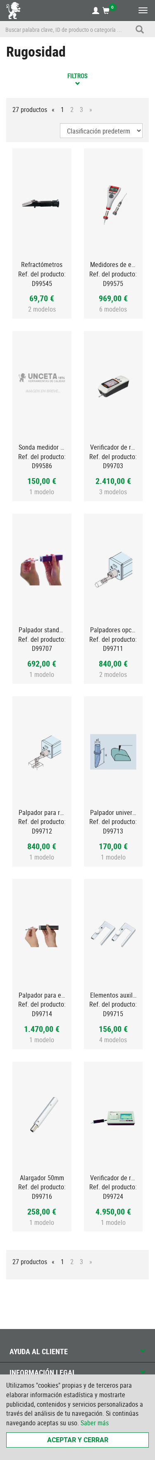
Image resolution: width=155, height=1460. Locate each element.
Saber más (95, 1422)
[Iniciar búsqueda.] (140, 29)
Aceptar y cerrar (77, 1439)
